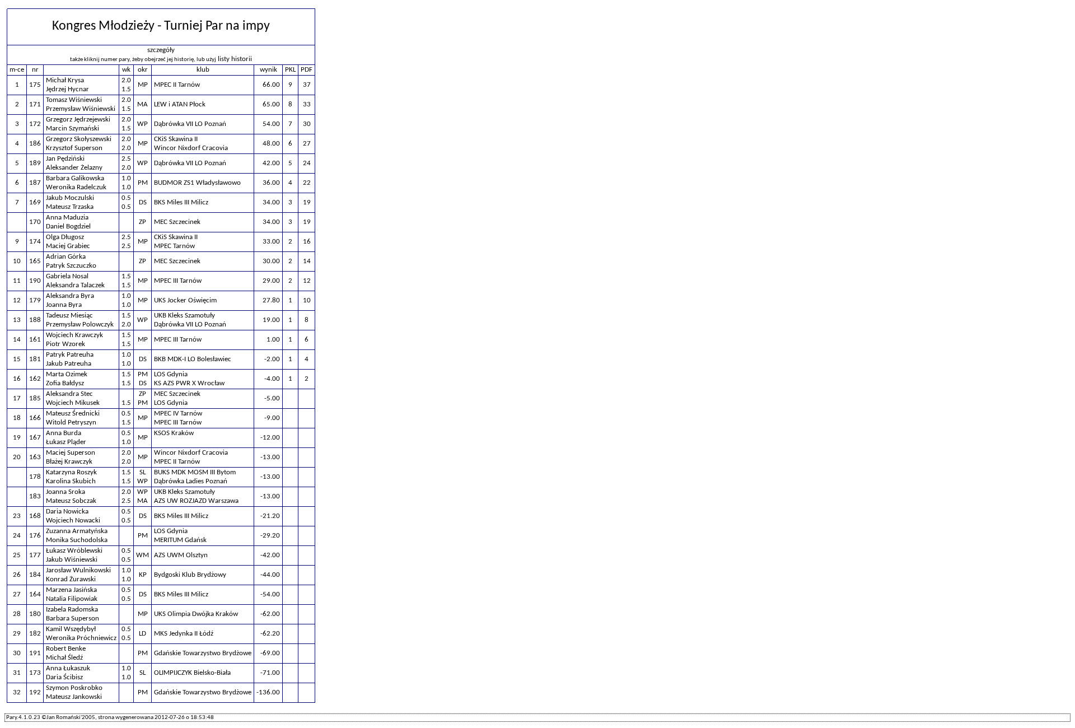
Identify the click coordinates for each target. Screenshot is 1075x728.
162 (35, 378)
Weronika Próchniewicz (81, 638)
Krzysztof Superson (74, 148)
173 (35, 672)
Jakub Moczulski (70, 198)
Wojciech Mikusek (73, 403)
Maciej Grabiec (68, 246)
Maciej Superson (70, 452)
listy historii (235, 59)
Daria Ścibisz (64, 677)
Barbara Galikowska (75, 178)
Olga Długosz (65, 237)
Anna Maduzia (67, 217)
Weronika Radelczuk (76, 187)
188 (35, 320)
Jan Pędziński (65, 158)
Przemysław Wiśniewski (80, 109)
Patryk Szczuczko (71, 265)
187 (35, 182)
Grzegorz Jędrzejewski (78, 119)
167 (35, 437)
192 (35, 692)
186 (35, 143)
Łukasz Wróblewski (74, 550)
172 (35, 124)
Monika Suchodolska (77, 540)
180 (35, 614)
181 (35, 359)
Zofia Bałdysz (65, 383)
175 (35, 84)
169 (35, 202)
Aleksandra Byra (70, 296)
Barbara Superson (72, 618)
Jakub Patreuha (68, 363)
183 (35, 496)
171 (35, 104)
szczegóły (161, 50)
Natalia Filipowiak (71, 599)
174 (35, 241)
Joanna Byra (64, 305)
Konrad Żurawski (71, 579)
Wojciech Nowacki (73, 520)
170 (35, 222)
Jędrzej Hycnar (67, 89)
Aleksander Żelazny (74, 167)
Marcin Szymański (72, 128)
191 (35, 653)
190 (35, 280)
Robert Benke (66, 648)
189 (35, 163)
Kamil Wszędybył (71, 629)
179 (35, 300)
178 (35, 476)
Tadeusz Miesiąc (69, 315)
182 (35, 633)
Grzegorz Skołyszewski (78, 139)
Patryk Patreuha (70, 354)
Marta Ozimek (66, 374)
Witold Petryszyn (71, 422)
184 (35, 574)
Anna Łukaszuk (68, 668)
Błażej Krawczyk (69, 461)
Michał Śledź (64, 657)
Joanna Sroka (65, 492)
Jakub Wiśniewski (71, 559)
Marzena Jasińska (71, 590)
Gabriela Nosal (67, 276)
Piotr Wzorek (65, 344)
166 (35, 418)
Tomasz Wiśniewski (74, 100)
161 (35, 339)
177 (35, 555)
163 (35, 457)
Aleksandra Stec (69, 394)
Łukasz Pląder (66, 442)
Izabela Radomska (72, 609)
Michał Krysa (65, 80)
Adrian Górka (66, 256)
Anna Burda (63, 433)
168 (35, 516)
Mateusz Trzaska (70, 207)
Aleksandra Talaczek (75, 285)
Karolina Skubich (71, 481)
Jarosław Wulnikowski (78, 570)
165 (35, 261)
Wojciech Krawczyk (74, 335)
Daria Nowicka (67, 511)
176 (35, 535)
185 (35, 398)
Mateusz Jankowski (74, 697)
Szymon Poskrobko (74, 688)
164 (35, 594)
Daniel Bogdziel (68, 226)
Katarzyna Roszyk (71, 472)
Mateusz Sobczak (71, 501)
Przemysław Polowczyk (80, 324)
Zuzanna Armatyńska (77, 531)
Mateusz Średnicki (73, 413)
